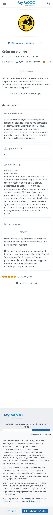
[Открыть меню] (4, 4)
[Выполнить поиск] (49, 4)
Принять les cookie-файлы (35, 511)
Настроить (11, 511)
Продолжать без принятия (41, 434)
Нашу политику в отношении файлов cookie (22, 501)
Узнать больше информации (27, 93)
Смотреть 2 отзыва (28, 283)
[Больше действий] (41, 43)
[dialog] (26, 473)
